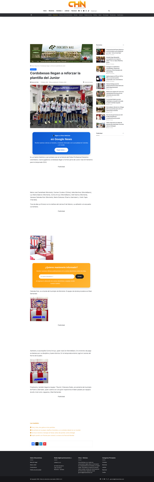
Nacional (74, 11)
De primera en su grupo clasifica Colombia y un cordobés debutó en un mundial (55, 430)
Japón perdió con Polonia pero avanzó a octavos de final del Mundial (52, 435)
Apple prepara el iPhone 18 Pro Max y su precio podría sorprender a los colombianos (114, 77)
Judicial (67, 11)
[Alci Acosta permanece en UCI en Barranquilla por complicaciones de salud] (100, 117)
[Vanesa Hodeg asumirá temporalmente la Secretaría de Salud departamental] (100, 86)
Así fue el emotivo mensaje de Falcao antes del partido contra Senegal (53, 433)
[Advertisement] (77, 30)
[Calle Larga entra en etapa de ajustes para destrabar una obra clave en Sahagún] (100, 125)
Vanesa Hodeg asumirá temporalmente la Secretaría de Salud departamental (114, 85)
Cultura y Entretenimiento (65, 15)
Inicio (45, 11)
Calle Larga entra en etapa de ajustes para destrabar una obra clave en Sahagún (115, 124)
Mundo (75, 15)
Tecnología (105, 15)
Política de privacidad (35, 469)
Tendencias (113, 15)
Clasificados (120, 15)
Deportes (55, 15)
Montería (51, 11)
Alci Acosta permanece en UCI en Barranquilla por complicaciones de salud (114, 116)
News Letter (33, 464)
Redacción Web (34, 82)
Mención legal (33, 462)
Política (95, 15)
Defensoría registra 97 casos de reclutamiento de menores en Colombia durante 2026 (115, 93)
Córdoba (58, 11)
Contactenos (33, 467)
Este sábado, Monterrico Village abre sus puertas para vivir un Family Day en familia (115, 108)
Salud (100, 15)
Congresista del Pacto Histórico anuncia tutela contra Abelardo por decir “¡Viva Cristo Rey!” (115, 51)
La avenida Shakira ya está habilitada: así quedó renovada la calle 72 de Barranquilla (114, 101)
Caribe (49, 15)
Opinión (81, 15)
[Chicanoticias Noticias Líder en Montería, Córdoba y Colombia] (77, 4)
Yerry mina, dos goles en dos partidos (43, 427)
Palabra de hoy (88, 15)
